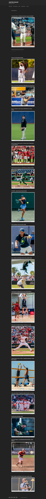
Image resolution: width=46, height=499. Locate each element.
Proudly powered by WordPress (24, 497)
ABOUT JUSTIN (10, 6)
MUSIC (19, 6)
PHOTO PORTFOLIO (15, 6)
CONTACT (28, 6)
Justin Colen (13, 2)
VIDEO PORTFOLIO (23, 6)
